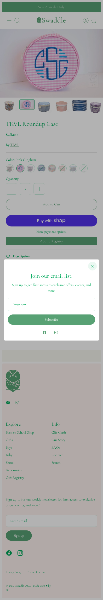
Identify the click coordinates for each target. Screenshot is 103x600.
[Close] (92, 266)
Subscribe (51, 319)
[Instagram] (56, 332)
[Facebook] (44, 332)
